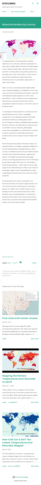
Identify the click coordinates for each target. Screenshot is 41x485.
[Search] (33, 3)
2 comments (12, 402)
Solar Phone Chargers (18, 11)
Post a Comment (14, 466)
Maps (10, 263)
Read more (35, 339)
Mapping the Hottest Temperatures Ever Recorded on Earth (18, 378)
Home (4, 11)
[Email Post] (20, 263)
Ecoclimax (8, 3)
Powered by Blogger (21, 477)
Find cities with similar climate (20, 318)
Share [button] (34, 263)
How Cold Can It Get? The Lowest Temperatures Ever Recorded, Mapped (17, 442)
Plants (15, 263)
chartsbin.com (8, 257)
